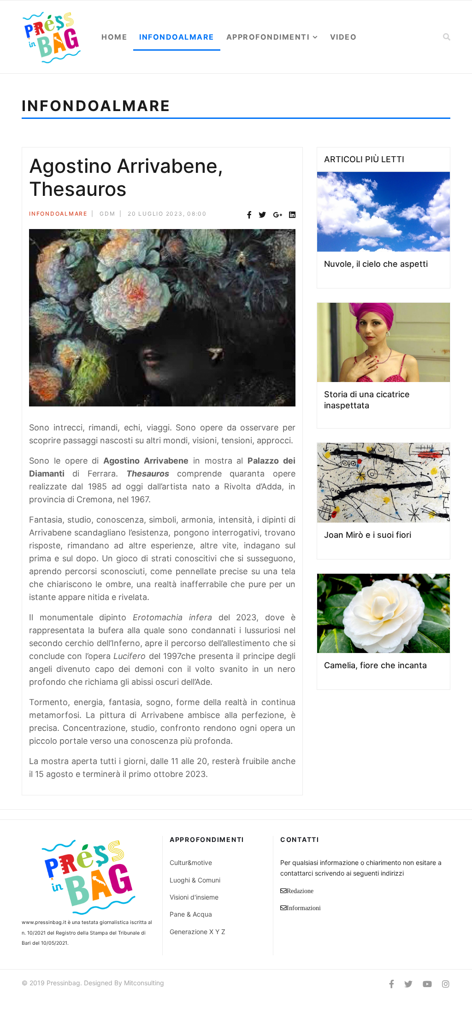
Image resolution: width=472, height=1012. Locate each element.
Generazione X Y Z (197, 932)
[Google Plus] (277, 215)
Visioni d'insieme (194, 897)
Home (114, 36)
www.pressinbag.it (44, 922)
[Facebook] (249, 215)
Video (343, 36)
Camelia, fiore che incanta (375, 665)
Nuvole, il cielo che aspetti (376, 264)
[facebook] (391, 984)
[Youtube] (427, 984)
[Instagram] (445, 984)
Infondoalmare (176, 36)
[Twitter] (262, 215)
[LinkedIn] (292, 215)
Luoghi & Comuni (195, 880)
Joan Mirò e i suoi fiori (367, 535)
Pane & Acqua (191, 914)
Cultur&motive (191, 862)
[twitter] (408, 984)
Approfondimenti (268, 36)
